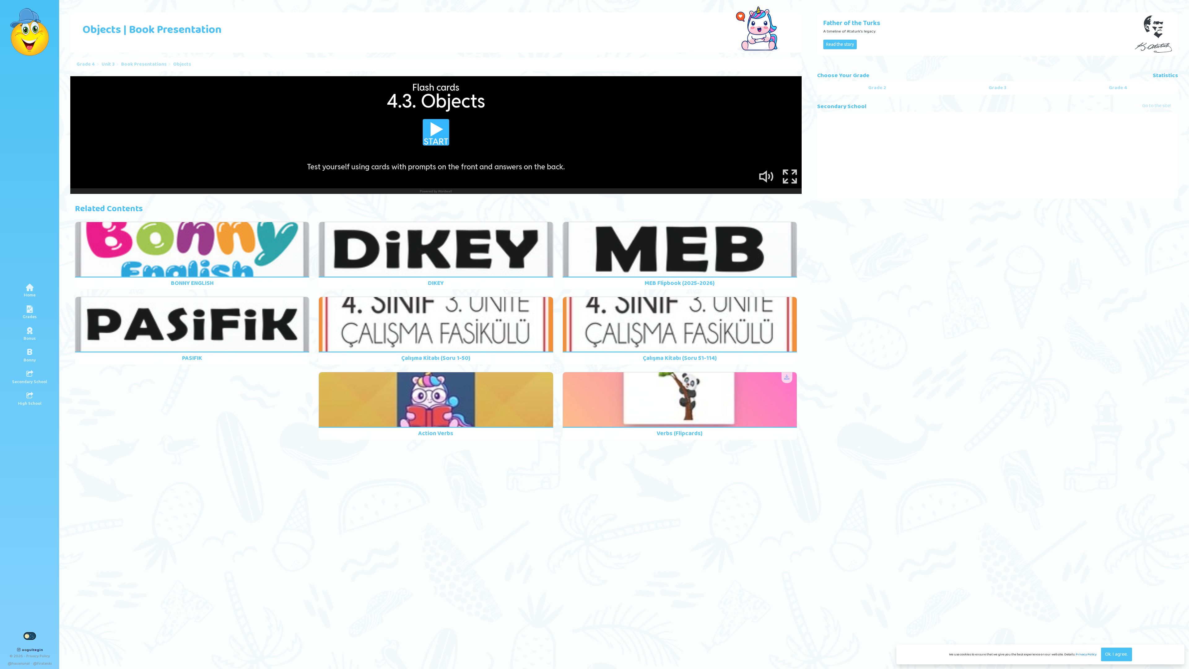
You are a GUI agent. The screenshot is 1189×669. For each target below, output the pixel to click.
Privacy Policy (1086, 654)
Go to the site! (1156, 106)
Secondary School (841, 106)
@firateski (42, 663)
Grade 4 (85, 64)
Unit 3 (108, 64)
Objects (182, 64)
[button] (29, 312)
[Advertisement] (997, 155)
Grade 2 (877, 88)
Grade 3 (997, 88)
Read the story (840, 44)
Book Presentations (144, 64)
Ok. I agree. (1116, 654)
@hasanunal (19, 663)
